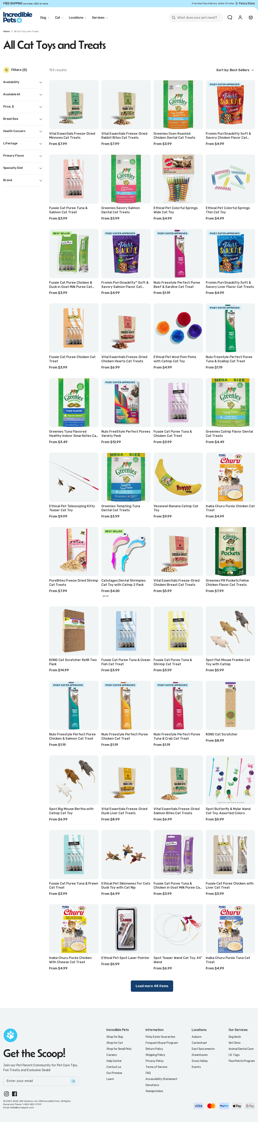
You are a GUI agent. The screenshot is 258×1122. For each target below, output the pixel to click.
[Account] (240, 17)
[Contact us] (230, 17)
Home (6, 31)
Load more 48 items (152, 986)
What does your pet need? (194, 18)
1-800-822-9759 (31, 1104)
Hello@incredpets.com (22, 1107)
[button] (235, 70)
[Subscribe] (73, 1081)
